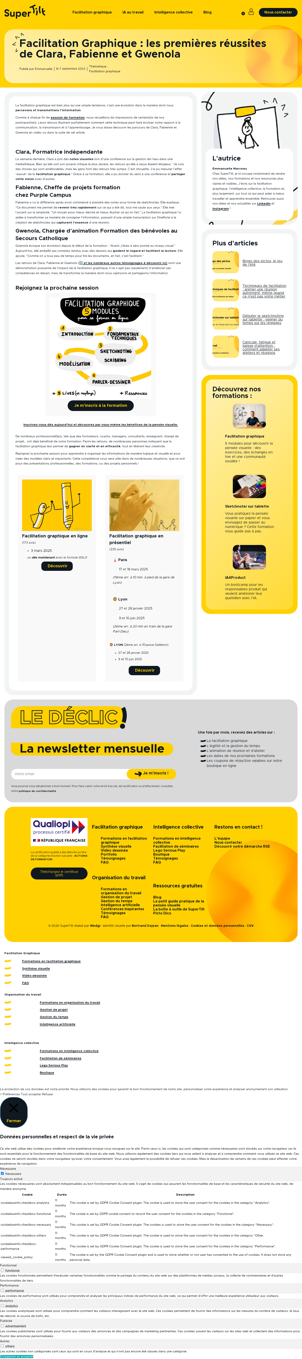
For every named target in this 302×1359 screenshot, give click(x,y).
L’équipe (222, 838)
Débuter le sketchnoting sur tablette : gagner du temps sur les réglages (263, 319)
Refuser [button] (47, 1094)
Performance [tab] (9, 1285)
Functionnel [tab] (8, 1265)
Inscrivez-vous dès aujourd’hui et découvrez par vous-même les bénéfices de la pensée (93, 424)
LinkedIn (264, 203)
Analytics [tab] (6, 1300)
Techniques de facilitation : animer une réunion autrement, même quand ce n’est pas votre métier (264, 291)
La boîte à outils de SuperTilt (179, 909)
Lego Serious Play (169, 850)
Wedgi (95, 925)
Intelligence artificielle (120, 905)
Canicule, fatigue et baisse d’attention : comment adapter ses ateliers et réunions (261, 347)
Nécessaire (13, 1174)
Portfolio (109, 854)
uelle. (173, 424)
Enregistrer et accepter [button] (16, 1356)
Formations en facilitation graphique (51, 961)
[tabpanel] (151, 1222)
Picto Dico (162, 913)
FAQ (105, 862)
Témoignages (113, 858)
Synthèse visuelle (116, 846)
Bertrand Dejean (145, 925)
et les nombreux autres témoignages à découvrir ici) (125, 263)
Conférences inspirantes (122, 909)
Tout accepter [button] (31, 1094)
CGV (250, 925)
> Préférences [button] (10, 1094)
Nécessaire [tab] (8, 1168)
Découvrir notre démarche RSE (242, 846)
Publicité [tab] (6, 1321)
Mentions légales (174, 925)
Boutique (161, 854)
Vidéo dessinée (114, 850)
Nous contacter (228, 842)
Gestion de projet (116, 897)
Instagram (220, 208)
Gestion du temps (116, 901)
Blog (157, 897)
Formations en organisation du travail (70, 1002)
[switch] (2, 1270)
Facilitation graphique (104, 71)
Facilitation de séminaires (176, 846)
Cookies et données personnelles (217, 925)
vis (166, 424)
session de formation (68, 117)
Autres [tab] (5, 1341)
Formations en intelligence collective (69, 1051)
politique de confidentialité (37, 791)
